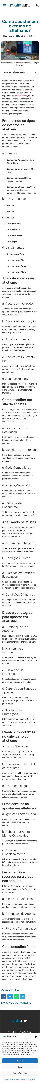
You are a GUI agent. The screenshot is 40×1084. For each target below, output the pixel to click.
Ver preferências (20, 1073)
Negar (20, 1067)
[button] (37, 1037)
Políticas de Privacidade (11, 1079)
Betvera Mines (21, 96)
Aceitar (20, 1061)
